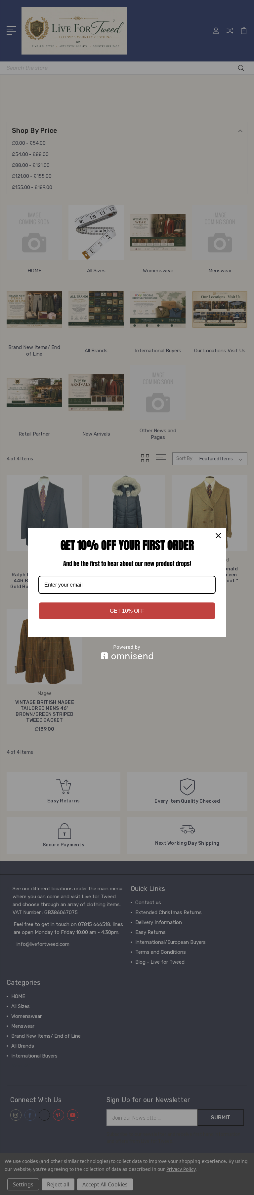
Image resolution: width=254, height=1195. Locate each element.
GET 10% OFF (127, 611)
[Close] (218, 536)
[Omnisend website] (127, 652)
